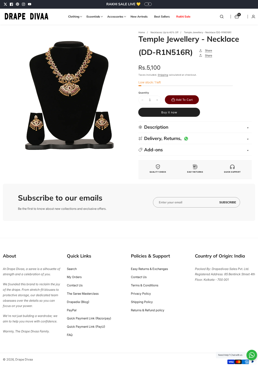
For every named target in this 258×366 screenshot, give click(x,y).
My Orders (74, 277)
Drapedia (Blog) (78, 302)
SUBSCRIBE (227, 202)
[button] (74, 16)
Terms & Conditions (144, 285)
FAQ (70, 335)
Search (72, 269)
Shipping (163, 74)
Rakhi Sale (183, 16)
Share (208, 50)
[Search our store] (221, 16)
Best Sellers (162, 16)
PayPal (71, 310)
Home (141, 32)
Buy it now (169, 112)
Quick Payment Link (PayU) (86, 326)
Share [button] (208, 55)
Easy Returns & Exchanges (149, 269)
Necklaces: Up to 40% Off (164, 32)
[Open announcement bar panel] (148, 4)
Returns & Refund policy (147, 310)
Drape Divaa (24, 359)
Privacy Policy (141, 293)
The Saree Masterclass (83, 293)
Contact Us (75, 285)
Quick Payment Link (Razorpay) (89, 318)
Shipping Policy (142, 302)
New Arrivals (139, 16)
